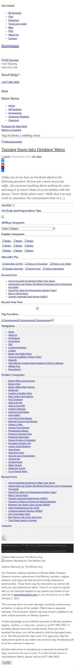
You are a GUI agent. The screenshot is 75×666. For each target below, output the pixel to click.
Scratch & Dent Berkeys (19, 446)
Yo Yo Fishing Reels (17, 471)
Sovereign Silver (16, 453)
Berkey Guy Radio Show (20, 354)
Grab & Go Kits (15, 403)
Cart (10, 16)
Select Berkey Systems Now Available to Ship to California (35, 363)
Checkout (13, 20)
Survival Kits (14, 459)
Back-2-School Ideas (18, 293)
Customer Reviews (18, 116)
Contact (12, 38)
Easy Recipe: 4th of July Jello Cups (25, 517)
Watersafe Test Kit (16, 468)
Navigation (10, 45)
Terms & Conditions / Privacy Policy (25, 357)
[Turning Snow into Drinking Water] (11, 141)
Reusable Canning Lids (19, 443)
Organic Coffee (15, 424)
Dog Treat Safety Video (19, 514)
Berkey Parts (14, 384)
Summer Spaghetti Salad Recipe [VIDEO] (27, 297)
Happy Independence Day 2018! (23, 508)
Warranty (12, 360)
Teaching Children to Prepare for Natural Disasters (32, 501)
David (6, 156)
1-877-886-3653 (10, 82)
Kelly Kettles (14, 415)
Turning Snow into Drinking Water (33, 149)
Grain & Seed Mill (16, 406)
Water (39, 156)
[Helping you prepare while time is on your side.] (9, 60)
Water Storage (15, 465)
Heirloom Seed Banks (18, 412)
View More (6, 205)
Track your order (17, 23)
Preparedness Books (18, 431)
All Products (14, 109)
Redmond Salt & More (18, 437)
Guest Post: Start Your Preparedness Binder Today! (32, 290)
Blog (10, 27)
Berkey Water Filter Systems (21, 387)
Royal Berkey (14, 369)
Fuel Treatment (15, 399)
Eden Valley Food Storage (20, 396)
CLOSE (6, 662)
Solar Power (14, 449)
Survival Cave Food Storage (21, 456)
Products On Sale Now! (14, 126)
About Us (13, 34)
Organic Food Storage (18, 428)
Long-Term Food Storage (20, 418)
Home (11, 105)
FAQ (10, 31)
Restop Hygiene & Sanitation (22, 440)
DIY (33, 156)
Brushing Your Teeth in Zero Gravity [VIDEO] (29, 505)
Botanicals (13, 390)
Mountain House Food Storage (23, 421)
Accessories (15, 113)
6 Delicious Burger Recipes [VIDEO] (25, 511)
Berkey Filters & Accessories (21, 381)
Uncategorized (15, 462)
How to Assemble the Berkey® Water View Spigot (31, 281)
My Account (14, 12)
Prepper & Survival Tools (20, 434)
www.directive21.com (25, 594)
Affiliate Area (14, 366)
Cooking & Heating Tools (20, 393)
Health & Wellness (17, 409)
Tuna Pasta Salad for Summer (22, 520)
